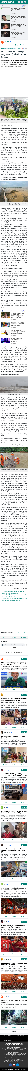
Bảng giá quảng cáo (7, 1040)
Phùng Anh (6, 770)
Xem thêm (14, 1031)
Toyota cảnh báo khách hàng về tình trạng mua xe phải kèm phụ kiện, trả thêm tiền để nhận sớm (14, 774)
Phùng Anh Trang (7, 845)
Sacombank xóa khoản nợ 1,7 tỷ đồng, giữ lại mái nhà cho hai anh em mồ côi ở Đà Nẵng (14, 812)
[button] (23, 689)
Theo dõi (24, 658)
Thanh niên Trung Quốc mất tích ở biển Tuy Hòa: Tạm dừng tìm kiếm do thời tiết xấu (14, 699)
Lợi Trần (5, 807)
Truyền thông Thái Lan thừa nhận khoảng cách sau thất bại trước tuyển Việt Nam (13, 888)
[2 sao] (20, 632)
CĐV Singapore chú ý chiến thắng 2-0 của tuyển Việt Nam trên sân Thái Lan (14, 963)
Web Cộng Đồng (6, 694)
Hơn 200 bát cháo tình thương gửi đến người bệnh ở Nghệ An (13, 737)
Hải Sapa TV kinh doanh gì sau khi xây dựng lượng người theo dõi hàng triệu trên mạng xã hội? (13, 850)
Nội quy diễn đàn (20, 1035)
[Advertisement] (14, 82)
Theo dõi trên (19, 48)
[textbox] (13, 645)
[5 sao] (26, 632)
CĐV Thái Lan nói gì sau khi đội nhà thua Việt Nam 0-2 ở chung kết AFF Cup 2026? (13, 926)
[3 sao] (22, 632)
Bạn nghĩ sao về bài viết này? (7, 632)
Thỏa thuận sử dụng (7, 1035)
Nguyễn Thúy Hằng (7, 732)
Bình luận (4, 641)
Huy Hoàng (7, 41)
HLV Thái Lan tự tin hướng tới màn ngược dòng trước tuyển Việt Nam (13, 663)
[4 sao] (24, 632)
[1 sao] (19, 632)
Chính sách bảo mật (14, 1038)
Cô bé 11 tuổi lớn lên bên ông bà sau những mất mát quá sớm (14, 1001)
